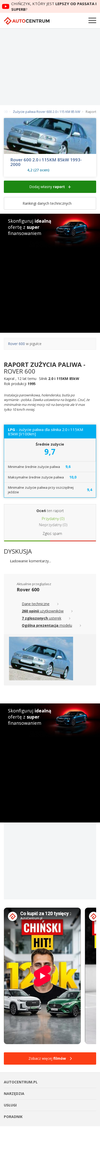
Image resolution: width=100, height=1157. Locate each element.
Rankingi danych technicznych (48, 203)
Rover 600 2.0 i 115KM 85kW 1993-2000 (46, 162)
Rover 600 (16, 343)
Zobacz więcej (47, 1058)
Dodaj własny (47, 186)
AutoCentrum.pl (26, 21)
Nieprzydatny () (52, 524)
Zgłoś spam (52, 533)
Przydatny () (53, 518)
